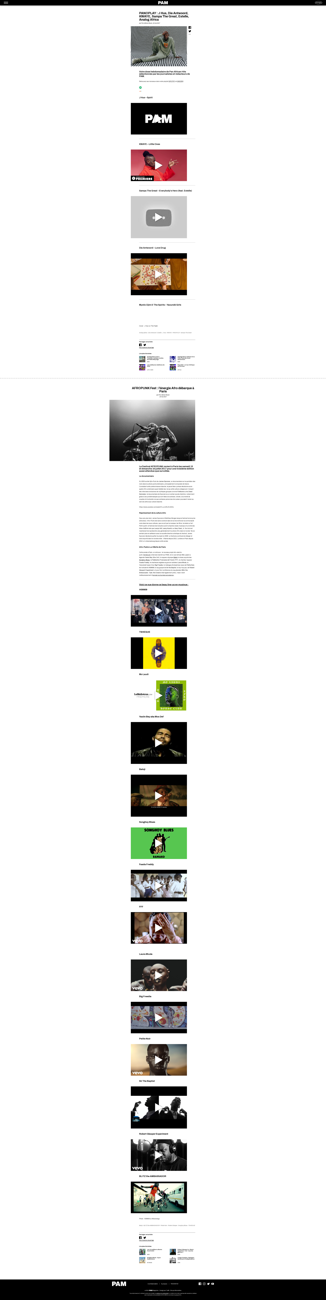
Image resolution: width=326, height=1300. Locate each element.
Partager (318, 2)
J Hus (164, 332)
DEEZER (180, 81)
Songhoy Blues (144, 560)
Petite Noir (164, 1225)
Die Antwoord (152, 332)
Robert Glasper (172, 1225)
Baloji (176, 557)
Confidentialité (153, 1284)
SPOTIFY (172, 81)
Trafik (167, 1290)
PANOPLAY (176, 332)
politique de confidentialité (162, 1293)
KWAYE (169, 332)
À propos (164, 1284)
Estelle (159, 332)
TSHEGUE (147, 555)
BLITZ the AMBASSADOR (152, 1225)
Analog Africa (143, 332)
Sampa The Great (186, 332)
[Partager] (190, 27)
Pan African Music (146, 23)
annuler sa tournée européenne (163, 575)
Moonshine (178, 1290)
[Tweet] (190, 31)
